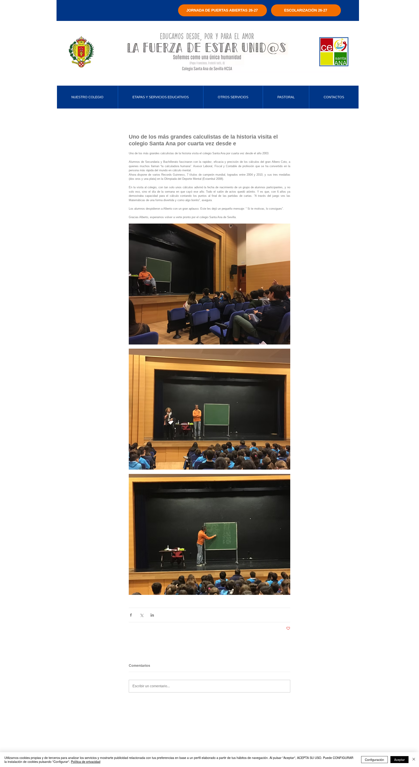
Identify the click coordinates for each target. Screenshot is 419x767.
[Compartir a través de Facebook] (131, 615)
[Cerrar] (413, 760)
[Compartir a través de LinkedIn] (152, 615)
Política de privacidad (85, 761)
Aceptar (399, 759)
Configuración (374, 759)
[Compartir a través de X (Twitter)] (141, 615)
